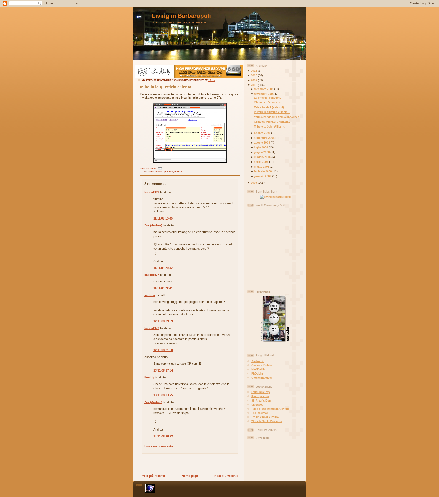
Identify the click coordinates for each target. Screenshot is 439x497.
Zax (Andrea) (153, 225)
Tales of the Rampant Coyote (270, 408)
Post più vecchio (226, 476)
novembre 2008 (264, 93)
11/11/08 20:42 (163, 268)
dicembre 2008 (263, 88)
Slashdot (257, 404)
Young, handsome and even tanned (276, 116)
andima (149, 295)
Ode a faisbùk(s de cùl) (269, 107)
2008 (254, 85)
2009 (254, 80)
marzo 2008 (261, 166)
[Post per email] (159, 168)
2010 (254, 75)
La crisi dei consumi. (267, 97)
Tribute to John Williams (269, 126)
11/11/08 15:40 (163, 218)
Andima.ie (257, 361)
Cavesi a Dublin (261, 365)
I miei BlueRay (260, 392)
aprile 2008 (261, 161)
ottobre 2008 (262, 132)
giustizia (168, 171)
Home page (190, 476)
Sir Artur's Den (261, 400)
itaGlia (178, 171)
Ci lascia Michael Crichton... (272, 121)
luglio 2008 (261, 147)
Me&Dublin (258, 369)
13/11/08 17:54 (163, 370)
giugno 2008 (262, 152)
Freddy (149, 377)
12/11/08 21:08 (163, 350)
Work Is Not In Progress (266, 421)
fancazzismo (155, 171)
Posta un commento (158, 446)
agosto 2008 (262, 142)
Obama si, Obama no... (268, 102)
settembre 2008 (264, 137)
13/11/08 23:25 (163, 395)
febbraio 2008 (263, 171)
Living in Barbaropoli (181, 15)
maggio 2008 (262, 156)
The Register (259, 412)
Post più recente (153, 476)
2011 (254, 70)
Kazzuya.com (260, 396)
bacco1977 (151, 192)
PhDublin (257, 373)
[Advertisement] (188, 463)
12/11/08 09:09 (163, 321)
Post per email (148, 168)
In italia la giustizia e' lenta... (167, 87)
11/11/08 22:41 (163, 288)
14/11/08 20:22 (163, 436)
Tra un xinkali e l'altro (265, 417)
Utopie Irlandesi (261, 377)
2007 (254, 182)
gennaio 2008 (262, 176)
